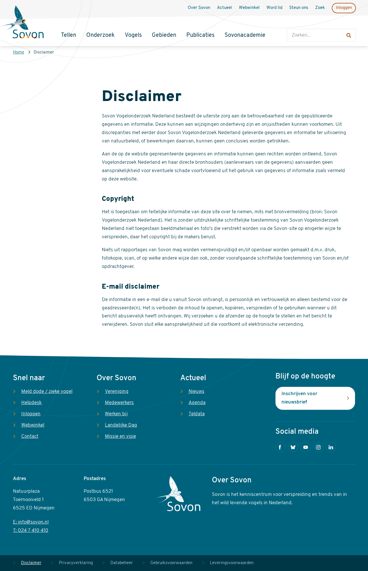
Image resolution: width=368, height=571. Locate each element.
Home (18, 52)
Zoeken (293, 23)
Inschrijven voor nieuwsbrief (299, 398)
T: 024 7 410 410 (30, 530)
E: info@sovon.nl (31, 522)
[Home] (22, 23)
